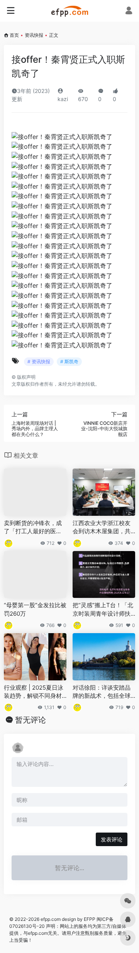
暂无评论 (30, 720)
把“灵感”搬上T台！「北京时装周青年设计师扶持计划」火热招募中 (103, 609)
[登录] (129, 11)
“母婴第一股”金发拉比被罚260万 (35, 609)
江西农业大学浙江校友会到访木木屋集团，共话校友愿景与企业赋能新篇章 (102, 527)
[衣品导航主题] (70, 11)
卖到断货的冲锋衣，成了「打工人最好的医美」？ (33, 527)
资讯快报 (34, 35)
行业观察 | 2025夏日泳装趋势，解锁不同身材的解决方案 (33, 692)
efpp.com (51, 919)
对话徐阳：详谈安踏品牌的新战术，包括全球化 (102, 692)
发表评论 (111, 839)
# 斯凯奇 (69, 361)
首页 (14, 35)
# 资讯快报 (38, 361)
